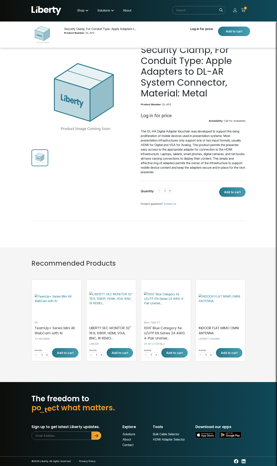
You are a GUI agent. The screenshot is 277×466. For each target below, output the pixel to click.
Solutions (103, 10)
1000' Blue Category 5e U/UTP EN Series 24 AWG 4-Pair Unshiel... (164, 333)
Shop (80, 10)
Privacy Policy (87, 461)
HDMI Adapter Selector (169, 439)
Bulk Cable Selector (166, 434)
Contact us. (170, 203)
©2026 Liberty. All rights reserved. (51, 461)
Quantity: (147, 191)
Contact (127, 445)
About (127, 10)
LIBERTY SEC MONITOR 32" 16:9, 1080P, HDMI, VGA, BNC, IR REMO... (110, 333)
